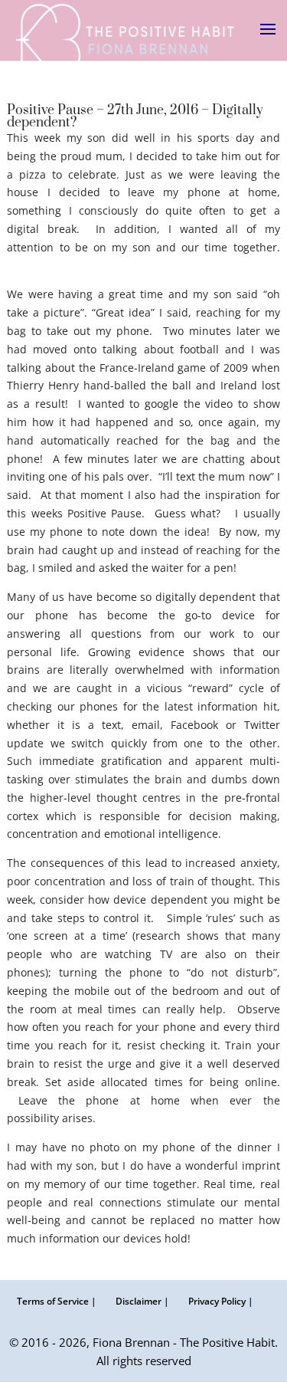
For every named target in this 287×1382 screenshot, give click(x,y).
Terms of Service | (56, 1301)
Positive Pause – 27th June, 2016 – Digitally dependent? (135, 116)
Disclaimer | (142, 1301)
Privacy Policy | (220, 1301)
